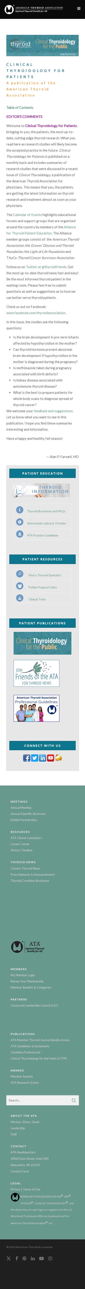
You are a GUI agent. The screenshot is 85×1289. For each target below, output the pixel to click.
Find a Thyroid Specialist (45, 575)
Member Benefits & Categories (31, 987)
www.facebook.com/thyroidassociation (35, 313)
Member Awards (22, 1076)
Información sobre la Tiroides (46, 523)
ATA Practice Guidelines (42, 535)
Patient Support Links (43, 587)
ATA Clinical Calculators (26, 838)
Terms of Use (31, 1189)
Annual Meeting (21, 807)
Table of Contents (19, 107)
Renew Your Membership (27, 981)
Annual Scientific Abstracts (28, 814)
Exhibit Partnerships (24, 820)
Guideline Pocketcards (25, 1052)
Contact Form (20, 1171)
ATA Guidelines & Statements (30, 1046)
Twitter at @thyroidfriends (46, 267)
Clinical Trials (37, 599)
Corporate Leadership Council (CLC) (34, 1005)
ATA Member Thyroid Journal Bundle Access (40, 1040)
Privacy (15, 1189)
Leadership (18, 1128)
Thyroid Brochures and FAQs (46, 511)
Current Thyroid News (25, 868)
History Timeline (21, 850)
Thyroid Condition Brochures (30, 880)
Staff (14, 1134)
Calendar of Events (27, 215)
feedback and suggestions (53, 411)
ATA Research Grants (25, 1082)
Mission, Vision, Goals (25, 1122)
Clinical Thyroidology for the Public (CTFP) (39, 1058)
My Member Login (23, 975)
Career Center (20, 844)
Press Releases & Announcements (33, 874)
